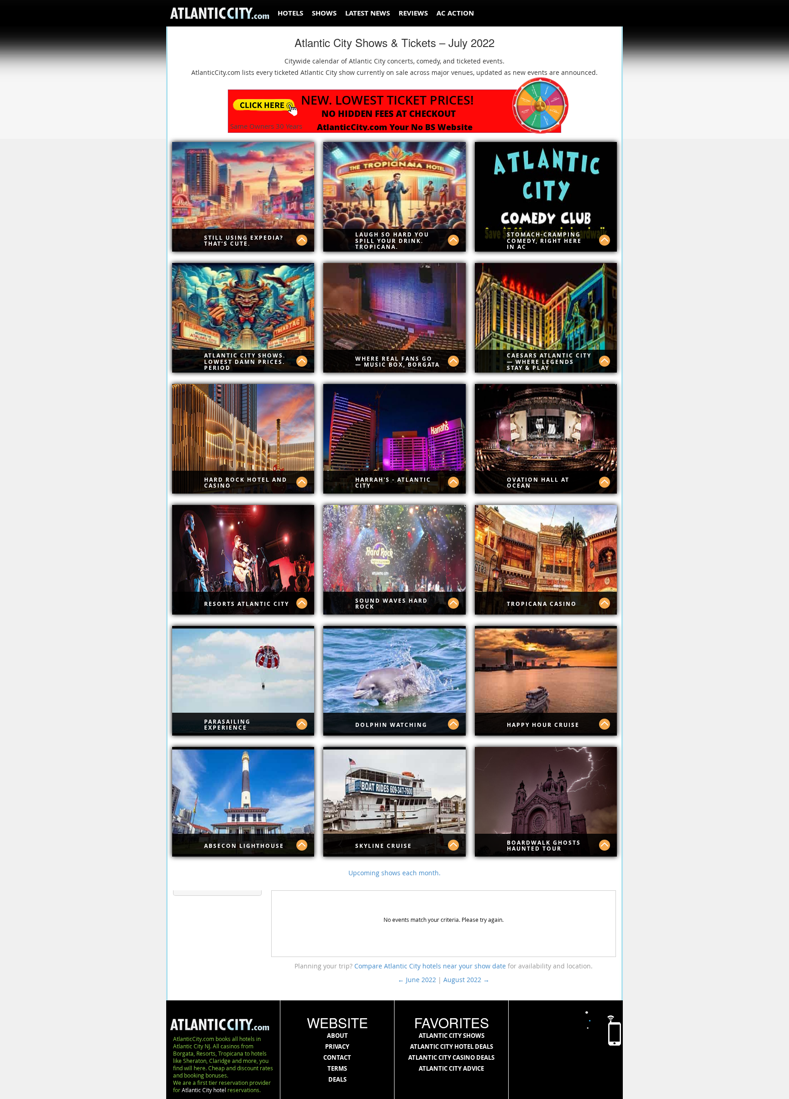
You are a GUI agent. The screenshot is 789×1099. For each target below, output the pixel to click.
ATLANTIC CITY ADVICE (451, 1068)
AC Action (455, 13)
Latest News (367, 13)
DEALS (337, 1079)
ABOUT (337, 1035)
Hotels (290, 13)
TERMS (337, 1068)
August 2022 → (466, 979)
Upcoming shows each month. (394, 872)
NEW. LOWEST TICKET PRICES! (387, 100)
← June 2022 (417, 979)
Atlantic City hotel (204, 1090)
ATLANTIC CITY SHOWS (451, 1035)
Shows (324, 13)
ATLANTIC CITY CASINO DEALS (451, 1057)
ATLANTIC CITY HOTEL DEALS (451, 1046)
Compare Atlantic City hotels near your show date (431, 966)
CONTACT (337, 1057)
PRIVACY (337, 1046)
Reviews (413, 13)
